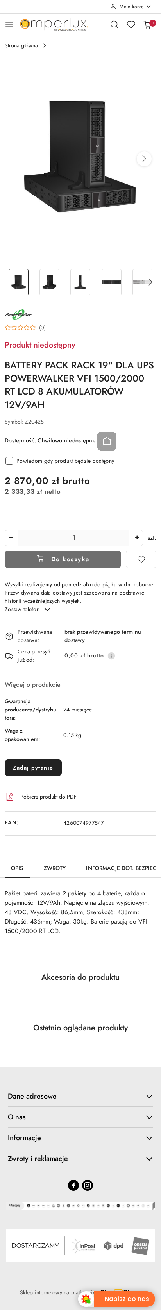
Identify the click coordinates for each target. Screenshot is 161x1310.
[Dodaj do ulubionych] (141, 559)
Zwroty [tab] (55, 868)
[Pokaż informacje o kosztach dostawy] (111, 655)
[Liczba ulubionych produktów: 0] (131, 24)
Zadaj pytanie (33, 767)
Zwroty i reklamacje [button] (38, 1159)
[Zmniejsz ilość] (11, 538)
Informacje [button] (24, 1138)
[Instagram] (87, 1185)
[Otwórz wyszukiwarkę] (114, 24)
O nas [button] (17, 1117)
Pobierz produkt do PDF (48, 797)
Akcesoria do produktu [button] (80, 977)
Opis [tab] (17, 868)
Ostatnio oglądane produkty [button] (80, 1027)
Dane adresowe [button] (32, 1096)
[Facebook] (73, 1185)
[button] (144, 159)
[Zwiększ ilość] (137, 538)
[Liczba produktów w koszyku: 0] (147, 24)
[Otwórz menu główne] (9, 24)
